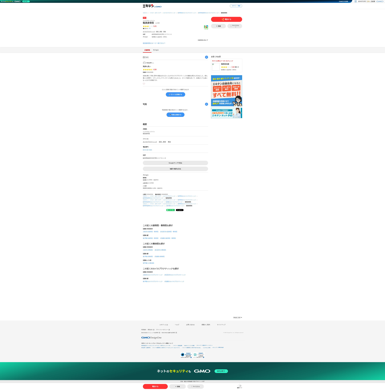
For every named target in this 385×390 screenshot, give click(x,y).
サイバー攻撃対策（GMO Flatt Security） (191, 347)
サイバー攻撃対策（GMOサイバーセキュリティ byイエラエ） (166, 347)
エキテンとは (164, 324)
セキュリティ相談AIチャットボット (205, 345)
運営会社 (150, 329)
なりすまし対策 (206, 347)
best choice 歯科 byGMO (168, 332)
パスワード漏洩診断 (177, 345)
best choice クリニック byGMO (149, 332)
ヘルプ (177, 324)
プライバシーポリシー (162, 329)
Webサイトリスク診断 (189, 345)
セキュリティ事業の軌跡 (217, 347)
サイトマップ (221, 324)
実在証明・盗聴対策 (145, 347)
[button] (239, 386)
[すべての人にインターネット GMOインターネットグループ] (371, 1)
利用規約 (143, 329)
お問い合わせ (190, 324)
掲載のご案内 (206, 324)
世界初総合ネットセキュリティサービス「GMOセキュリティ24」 (156, 345)
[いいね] (144, 84)
